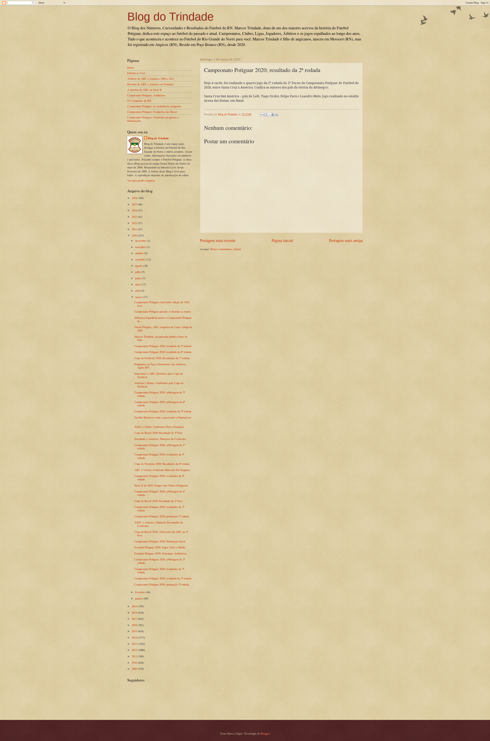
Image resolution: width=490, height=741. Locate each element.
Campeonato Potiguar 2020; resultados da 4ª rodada (159, 456)
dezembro (141, 240)
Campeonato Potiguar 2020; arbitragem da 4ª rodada (159, 493)
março (139, 297)
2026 (135, 198)
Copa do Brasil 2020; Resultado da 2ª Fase (158, 501)
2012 (135, 650)
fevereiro (140, 592)
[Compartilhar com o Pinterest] (276, 115)
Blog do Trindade (170, 16)
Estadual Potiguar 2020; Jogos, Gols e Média (159, 547)
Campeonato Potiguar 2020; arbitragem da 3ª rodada (159, 561)
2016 (135, 625)
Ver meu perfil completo (141, 180)
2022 (135, 223)
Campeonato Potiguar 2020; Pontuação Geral (159, 541)
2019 (135, 606)
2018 (135, 612)
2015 (135, 631)
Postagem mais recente (217, 240)
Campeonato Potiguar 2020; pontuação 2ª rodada (161, 584)
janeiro (139, 598)
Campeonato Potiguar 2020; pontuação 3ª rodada (161, 516)
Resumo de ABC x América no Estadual (150, 84)
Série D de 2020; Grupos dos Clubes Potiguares (161, 485)
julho (138, 272)
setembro (140, 259)
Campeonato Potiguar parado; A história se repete (162, 311)
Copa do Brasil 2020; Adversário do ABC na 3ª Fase (161, 533)
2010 (135, 662)
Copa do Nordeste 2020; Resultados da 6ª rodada (162, 464)
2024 (135, 210)
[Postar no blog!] (266, 115)
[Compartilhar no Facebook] (273, 115)
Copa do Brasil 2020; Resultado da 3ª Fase (158, 433)
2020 (135, 235)
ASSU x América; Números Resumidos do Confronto (158, 524)
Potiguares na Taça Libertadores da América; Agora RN (160, 365)
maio (138, 284)
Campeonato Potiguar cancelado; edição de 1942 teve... (161, 303)
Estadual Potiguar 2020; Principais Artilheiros (160, 553)
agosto (139, 266)
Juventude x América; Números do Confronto (160, 439)
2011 (135, 656)
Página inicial (282, 240)
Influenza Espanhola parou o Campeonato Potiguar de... (163, 319)
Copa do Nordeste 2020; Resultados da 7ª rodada (162, 358)
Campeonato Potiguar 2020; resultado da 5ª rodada (162, 346)
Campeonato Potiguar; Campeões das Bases (152, 112)
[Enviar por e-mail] (262, 115)
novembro (141, 247)
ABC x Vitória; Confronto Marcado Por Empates (162, 470)
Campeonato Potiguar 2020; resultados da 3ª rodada (159, 508)
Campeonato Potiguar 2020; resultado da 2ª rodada (162, 578)
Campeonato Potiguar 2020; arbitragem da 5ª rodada (159, 394)
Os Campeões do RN (139, 100)
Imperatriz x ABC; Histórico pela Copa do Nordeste (158, 375)
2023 (135, 217)
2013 (135, 644)
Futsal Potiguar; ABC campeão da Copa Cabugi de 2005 (163, 328)
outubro (139, 253)
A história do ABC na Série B (144, 90)
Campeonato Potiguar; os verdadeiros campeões (154, 106)
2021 (135, 229)
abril (138, 290)
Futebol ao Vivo (136, 73)
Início (130, 67)
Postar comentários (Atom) (225, 249)
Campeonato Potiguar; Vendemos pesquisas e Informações (153, 119)
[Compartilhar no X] (269, 115)
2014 (135, 637)
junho (138, 278)
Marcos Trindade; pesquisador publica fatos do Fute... (160, 338)
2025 (135, 204)
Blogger (265, 733)
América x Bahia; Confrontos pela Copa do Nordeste (159, 384)
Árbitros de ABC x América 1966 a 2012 (150, 78)
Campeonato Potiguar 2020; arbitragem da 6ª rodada (159, 403)
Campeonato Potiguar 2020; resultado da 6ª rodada (162, 352)
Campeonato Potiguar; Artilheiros (146, 95)
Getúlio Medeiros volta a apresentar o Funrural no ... (162, 419)
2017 (135, 619)
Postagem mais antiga (346, 240)
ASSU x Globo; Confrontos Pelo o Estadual (159, 427)
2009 (135, 669)
